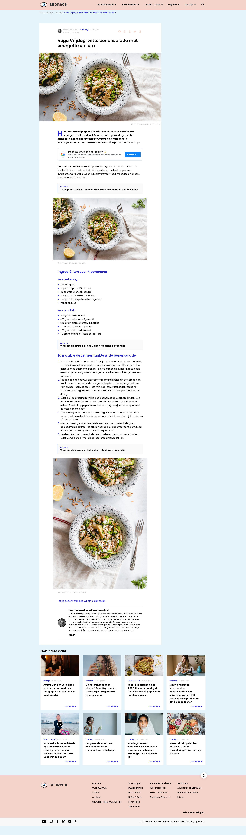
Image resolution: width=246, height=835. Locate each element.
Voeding (59, 12)
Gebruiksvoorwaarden (188, 792)
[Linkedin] (73, 635)
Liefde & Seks (152, 4)
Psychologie (134, 801)
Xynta (201, 821)
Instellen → (132, 154)
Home (42, 12)
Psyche (172, 4)
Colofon (96, 792)
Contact (96, 797)
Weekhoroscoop (158, 787)
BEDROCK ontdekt (159, 792)
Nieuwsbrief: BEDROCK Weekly (106, 801)
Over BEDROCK (99, 787)
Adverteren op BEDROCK (189, 787)
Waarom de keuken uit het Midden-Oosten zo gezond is (93, 346)
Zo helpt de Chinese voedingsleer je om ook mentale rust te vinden (99, 189)
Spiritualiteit (134, 806)
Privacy (180, 797)
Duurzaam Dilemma (160, 797)
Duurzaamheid (135, 787)
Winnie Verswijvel (70, 29)
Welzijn (189, 4)
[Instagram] (70, 635)
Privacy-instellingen (193, 812)
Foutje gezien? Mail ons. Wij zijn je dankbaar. (81, 601)
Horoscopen (129, 4)
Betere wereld (105, 4)
